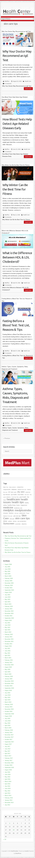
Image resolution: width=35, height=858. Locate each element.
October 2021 (8, 643)
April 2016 (7, 779)
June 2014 (7, 788)
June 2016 (7, 774)
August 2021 (8, 646)
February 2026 (9, 578)
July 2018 (7, 718)
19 (13, 830)
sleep (5, 521)
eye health (14, 494)
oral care (16, 513)
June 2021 (7, 651)
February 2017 (9, 758)
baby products (12, 487)
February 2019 (9, 704)
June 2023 (7, 597)
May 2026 (7, 571)
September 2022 (9, 618)
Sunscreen (8, 523)
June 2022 (7, 625)
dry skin (21, 492)
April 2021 (7, 655)
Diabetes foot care (22, 489)
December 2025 (9, 583)
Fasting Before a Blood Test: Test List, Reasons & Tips (16, 325)
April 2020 (7, 672)
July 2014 (7, 786)
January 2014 (8, 800)
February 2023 (9, 606)
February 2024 (9, 585)
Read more (28, 88)
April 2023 (7, 601)
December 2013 (9, 802)
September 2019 (9, 688)
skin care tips (22, 518)
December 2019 (9, 681)
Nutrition (11, 513)
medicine (8, 507)
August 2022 (8, 620)
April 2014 (7, 793)
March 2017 (8, 756)
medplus (8, 510)
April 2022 (7, 629)
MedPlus (7, 81)
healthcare (13, 499)
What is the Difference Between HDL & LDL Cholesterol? (17, 257)
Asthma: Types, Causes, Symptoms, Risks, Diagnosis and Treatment (16, 395)
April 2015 (7, 784)
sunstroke (18, 524)
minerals (5, 513)
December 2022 (9, 611)
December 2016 (9, 763)
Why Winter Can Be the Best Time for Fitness (15, 189)
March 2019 (8, 702)
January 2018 (8, 732)
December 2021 (9, 639)
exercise (27, 492)
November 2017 (9, 737)
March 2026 (8, 576)
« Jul (4, 839)
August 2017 (8, 744)
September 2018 (9, 714)
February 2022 (9, 634)
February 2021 (9, 660)
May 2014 (7, 791)
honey (18, 505)
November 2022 (9, 613)
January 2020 (8, 679)
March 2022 (8, 632)
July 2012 (7, 805)
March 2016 (8, 781)
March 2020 (8, 674)
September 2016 (9, 767)
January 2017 (8, 760)
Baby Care (5, 487)
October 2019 (8, 686)
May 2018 (7, 723)
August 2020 (8, 667)
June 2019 (7, 695)
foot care (27, 494)
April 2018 (7, 725)
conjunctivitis (7, 489)
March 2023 (8, 604)
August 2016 (8, 770)
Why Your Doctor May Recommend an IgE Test (17, 56)
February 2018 (9, 730)
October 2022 (8, 615)
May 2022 (7, 627)
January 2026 (8, 580)
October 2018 (8, 711)
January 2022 (8, 636)
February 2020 (9, 676)
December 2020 (9, 665)
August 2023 (8, 592)
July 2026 (7, 566)
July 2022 (7, 622)
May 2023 (7, 599)
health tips (18, 502)
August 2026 (8, 564)
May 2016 (7, 777)
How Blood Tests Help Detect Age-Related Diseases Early (17, 123)
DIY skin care (12, 492)
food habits (21, 494)
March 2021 (8, 658)
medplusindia (23, 510)
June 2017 (7, 749)
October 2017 (8, 739)
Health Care (28, 81)
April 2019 (7, 700)
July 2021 (7, 648)
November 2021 (9, 641)
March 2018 (8, 728)
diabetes (14, 489)
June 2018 (7, 721)
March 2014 (8, 795)
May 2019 (7, 697)
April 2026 (7, 573)
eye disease (6, 494)
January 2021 (8, 662)
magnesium (24, 505)
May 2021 (7, 653)
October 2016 (8, 765)
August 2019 (8, 690)
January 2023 (8, 608)
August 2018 (8, 716)
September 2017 (9, 742)
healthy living (11, 505)
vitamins (24, 524)
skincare (12, 519)
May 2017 (7, 751)
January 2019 (8, 707)
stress (15, 521)
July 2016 (7, 772)
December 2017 (9, 735)
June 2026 (7, 569)
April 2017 (7, 753)
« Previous (6, 438)
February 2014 (9, 798)
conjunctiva (20, 487)
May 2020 (7, 669)
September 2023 (9, 590)
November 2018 (9, 709)
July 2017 (7, 746)
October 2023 (8, 587)
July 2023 (7, 594)
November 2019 (9, 683)
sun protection (21, 521)
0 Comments (8, 83)
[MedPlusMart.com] (17, 460)
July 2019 (7, 693)
